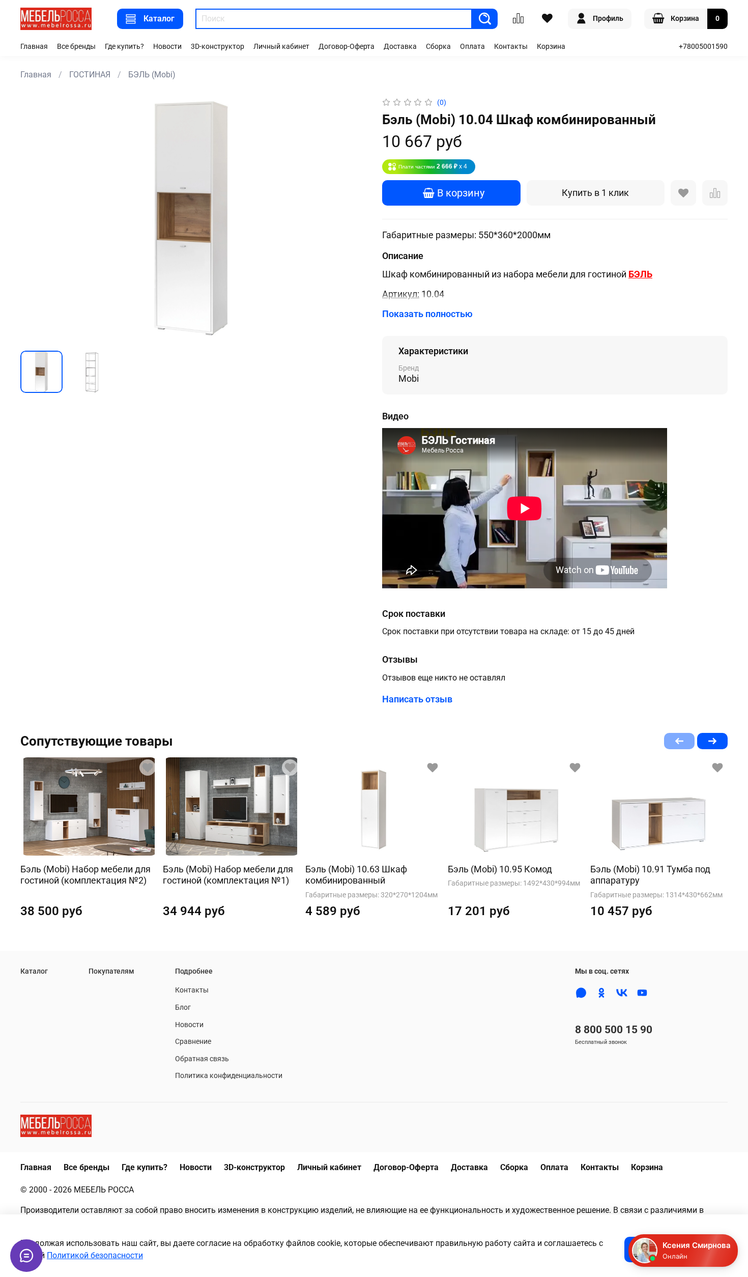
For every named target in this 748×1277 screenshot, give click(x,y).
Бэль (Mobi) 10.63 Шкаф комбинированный (356, 875)
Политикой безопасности (95, 1255)
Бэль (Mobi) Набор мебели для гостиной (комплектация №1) (228, 875)
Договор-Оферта (347, 46)
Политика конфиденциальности (228, 1075)
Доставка (400, 46)
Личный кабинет (281, 46)
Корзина (551, 46)
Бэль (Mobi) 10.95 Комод (500, 869)
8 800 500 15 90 (613, 1030)
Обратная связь (202, 1059)
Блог (183, 1007)
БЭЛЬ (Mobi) (152, 74)
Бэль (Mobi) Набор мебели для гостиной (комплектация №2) (85, 875)
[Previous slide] (36, 219)
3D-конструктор (217, 46)
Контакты (511, 46)
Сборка (438, 46)
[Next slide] (349, 219)
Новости (167, 46)
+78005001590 (703, 46)
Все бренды (76, 46)
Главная (34, 46)
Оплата (472, 46)
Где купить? (124, 46)
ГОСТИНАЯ (89, 74)
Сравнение (193, 1041)
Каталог (159, 18)
